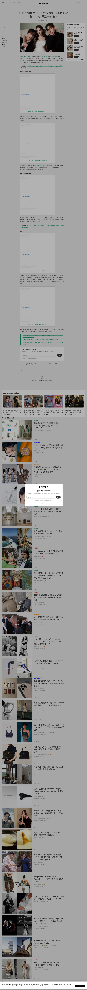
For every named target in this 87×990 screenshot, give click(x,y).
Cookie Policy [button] (18, 985)
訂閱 (58, 497)
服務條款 (46, 500)
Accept (80, 985)
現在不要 (43, 503)
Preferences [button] (44, 985)
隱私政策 (49, 500)
